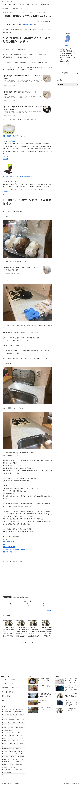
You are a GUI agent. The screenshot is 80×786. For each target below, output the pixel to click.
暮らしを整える (7, 597)
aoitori (67, 45)
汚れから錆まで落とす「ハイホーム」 (15, 136)
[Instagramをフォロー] (68, 64)
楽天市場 (5, 159)
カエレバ (14, 141)
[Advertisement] (27, 655)
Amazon (5, 156)
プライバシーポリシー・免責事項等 (10, 784)
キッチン (26, 597)
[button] (76, 73)
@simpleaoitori (27, 25)
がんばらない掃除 (18, 597)
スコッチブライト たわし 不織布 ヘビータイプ (17, 177)
